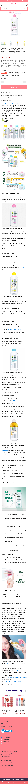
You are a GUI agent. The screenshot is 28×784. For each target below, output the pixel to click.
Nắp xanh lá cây (14, 75)
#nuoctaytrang (15, 97)
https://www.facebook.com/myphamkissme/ (17, 677)
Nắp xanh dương (13, 72)
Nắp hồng (4, 72)
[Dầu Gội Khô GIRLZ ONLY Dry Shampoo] (20, 701)
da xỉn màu (10, 329)
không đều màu (18, 329)
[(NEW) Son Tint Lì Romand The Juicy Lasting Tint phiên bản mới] (7, 701)
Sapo (25, 779)
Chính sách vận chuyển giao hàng (7, 754)
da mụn (13, 400)
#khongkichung (6, 95)
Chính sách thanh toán (5, 756)
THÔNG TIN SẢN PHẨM (7, 100)
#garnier (10, 97)
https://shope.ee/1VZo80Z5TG (13, 681)
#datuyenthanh (20, 95)
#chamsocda (4, 97)
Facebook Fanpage (7, 737)
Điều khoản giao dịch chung (6, 753)
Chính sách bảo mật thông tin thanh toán (9, 751)
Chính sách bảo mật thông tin (7, 749)
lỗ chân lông (5, 450)
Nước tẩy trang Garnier (7, 606)
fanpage (9, 663)
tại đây (16, 670)
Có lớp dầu (4, 75)
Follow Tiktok (5, 743)
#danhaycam (13, 95)
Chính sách (4, 687)
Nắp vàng (22, 72)
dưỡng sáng (22, 267)
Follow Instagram (6, 739)
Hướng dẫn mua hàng (7, 685)
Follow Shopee (6, 741)
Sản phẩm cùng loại (14, 691)
